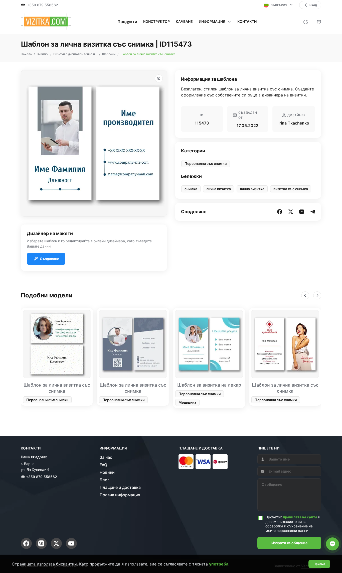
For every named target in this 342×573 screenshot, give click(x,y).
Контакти (247, 22)
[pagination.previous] (305, 295)
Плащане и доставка (120, 487)
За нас (106, 457)
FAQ (103, 464)
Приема (319, 564)
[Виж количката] (318, 22)
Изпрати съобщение (289, 543)
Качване (184, 22)
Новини (107, 472)
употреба (218, 563)
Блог (104, 479)
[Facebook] (26, 543)
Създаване (49, 259)
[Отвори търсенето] (305, 22)
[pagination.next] (317, 295)
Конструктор (156, 22)
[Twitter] (56, 543)
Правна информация (120, 494)
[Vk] (41, 543)
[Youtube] (71, 543)
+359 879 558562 (42, 5)
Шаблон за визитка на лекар (209, 385)
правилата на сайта (300, 517)
